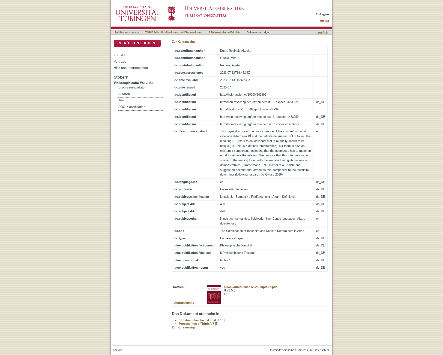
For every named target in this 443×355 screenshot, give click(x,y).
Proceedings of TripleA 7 (196, 323)
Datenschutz (321, 350)
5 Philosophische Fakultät (224, 32)
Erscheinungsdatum (132, 87)
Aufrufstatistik (184, 303)
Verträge (120, 61)
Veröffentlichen (137, 43)
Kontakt (119, 55)
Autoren (124, 94)
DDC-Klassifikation (131, 107)
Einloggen (322, 14)
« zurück (321, 32)
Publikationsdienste (127, 32)
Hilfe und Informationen (131, 68)
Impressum (305, 350)
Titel (121, 100)
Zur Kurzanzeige (183, 41)
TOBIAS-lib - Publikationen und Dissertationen (173, 32)
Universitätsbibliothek (282, 350)
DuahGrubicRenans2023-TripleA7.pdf (250, 287)
